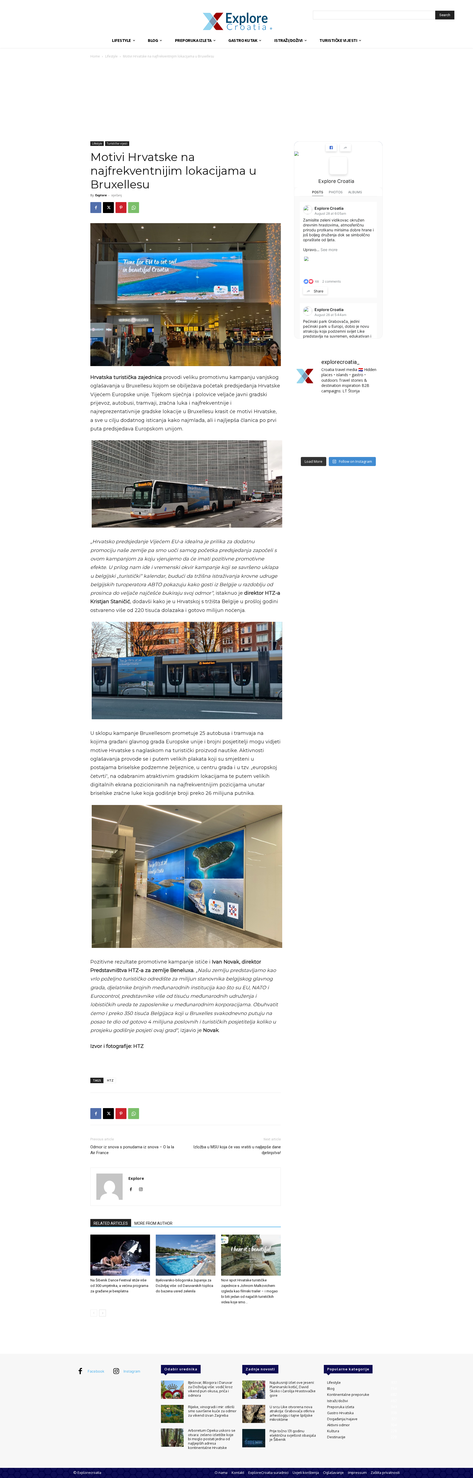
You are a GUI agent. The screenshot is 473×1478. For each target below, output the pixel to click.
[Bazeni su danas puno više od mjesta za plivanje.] (338, 408)
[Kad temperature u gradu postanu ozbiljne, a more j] (308, 444)
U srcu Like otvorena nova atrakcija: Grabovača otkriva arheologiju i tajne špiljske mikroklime (292, 1413)
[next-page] (102, 1313)
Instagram (131, 1371)
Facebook (96, 1371)
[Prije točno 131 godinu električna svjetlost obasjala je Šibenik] (253, 1438)
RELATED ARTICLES (111, 1223)
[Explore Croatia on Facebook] (338, 165)
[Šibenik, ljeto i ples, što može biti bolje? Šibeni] (369, 408)
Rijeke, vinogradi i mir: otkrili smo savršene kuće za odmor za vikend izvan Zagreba (212, 1411)
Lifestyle (111, 56)
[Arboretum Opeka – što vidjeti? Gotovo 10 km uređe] (338, 426)
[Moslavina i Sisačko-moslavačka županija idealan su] (369, 444)
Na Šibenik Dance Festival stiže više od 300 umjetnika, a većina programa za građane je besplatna (119, 1285)
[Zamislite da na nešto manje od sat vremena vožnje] (308, 426)
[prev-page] (93, 1313)
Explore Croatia (336, 181)
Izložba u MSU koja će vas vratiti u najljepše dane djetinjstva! (237, 1150)
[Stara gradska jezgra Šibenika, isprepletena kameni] (308, 408)
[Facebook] (95, 207)
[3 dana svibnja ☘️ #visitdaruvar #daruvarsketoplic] (369, 426)
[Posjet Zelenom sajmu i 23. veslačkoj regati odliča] (338, 444)
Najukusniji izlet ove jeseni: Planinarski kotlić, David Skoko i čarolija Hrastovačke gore (293, 1389)
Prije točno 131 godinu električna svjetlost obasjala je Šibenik (293, 1435)
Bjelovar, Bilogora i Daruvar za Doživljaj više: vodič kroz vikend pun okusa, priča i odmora (210, 1389)
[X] (108, 207)
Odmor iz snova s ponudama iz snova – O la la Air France (132, 1150)
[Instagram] (142, 1189)
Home (95, 56)
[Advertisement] (236, 100)
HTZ (110, 1080)
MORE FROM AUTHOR (153, 1223)
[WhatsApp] (133, 207)
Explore (101, 195)
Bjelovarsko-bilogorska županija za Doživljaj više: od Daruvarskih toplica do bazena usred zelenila (184, 1285)
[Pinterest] (121, 207)
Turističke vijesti (117, 143)
